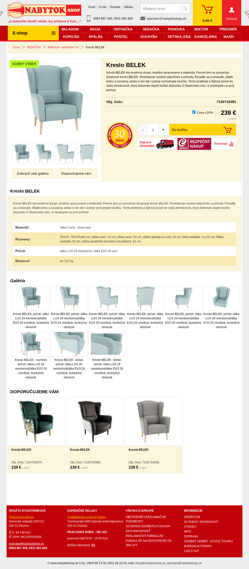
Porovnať (221, 143)
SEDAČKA (34, 47)
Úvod (16, 47)
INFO (187, 531)
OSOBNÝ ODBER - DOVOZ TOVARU (208, 541)
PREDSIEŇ (228, 29)
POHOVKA (176, 29)
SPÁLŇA (96, 37)
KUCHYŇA (149, 37)
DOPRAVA (191, 536)
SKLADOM (70, 29)
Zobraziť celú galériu (33, 173)
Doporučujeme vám (76, 173)
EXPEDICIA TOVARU (198, 546)
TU (93, 545)
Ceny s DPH (205, 112)
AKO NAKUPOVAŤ (138, 531)
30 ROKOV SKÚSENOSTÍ (201, 522)
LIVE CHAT (191, 551)
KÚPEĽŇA (71, 37)
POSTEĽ (121, 37)
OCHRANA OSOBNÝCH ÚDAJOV (148, 526)
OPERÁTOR (192, 517)
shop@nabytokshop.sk (150, 563)
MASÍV (228, 37)
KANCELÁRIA (205, 37)
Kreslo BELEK (21, 449)
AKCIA (95, 29)
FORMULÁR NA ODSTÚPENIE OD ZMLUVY (149, 543)
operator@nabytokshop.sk (166, 18)
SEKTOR (201, 29)
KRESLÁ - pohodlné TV (63, 47)
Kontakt (115, 7)
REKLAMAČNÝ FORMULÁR (144, 536)
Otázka (128, 7)
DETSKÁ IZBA (179, 37)
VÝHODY (190, 526)
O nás (103, 7)
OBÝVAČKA (123, 29)
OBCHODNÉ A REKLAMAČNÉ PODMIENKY (146, 519)
